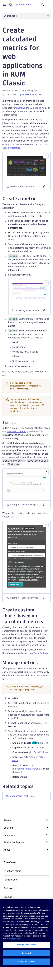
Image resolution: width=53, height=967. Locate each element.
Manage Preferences (26, 944)
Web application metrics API (21, 796)
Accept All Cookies (26, 961)
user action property (17, 431)
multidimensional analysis (26, 769)
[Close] (49, 903)
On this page (10, 16)
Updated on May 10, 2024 (30, 95)
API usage (35, 108)
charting (20, 108)
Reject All (26, 953)
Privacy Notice (13, 939)
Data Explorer (41, 653)
